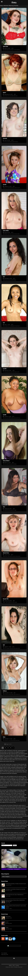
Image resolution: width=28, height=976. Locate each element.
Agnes (4, 92)
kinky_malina (8, 916)
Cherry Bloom (6, 460)
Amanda (5, 138)
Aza (4, 276)
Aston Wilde (6, 230)
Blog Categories (5, 874)
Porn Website (4, 953)
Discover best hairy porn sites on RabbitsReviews (14, 894)
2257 (14, 965)
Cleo (4, 506)
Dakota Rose (6, 553)
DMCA (10, 965)
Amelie (4, 184)
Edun (4, 737)
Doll (4, 645)
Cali (4, 322)
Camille (5, 368)
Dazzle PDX (5, 599)
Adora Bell (5, 46)
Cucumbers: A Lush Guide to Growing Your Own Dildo (15, 889)
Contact (17, 965)
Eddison (5, 691)
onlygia (7, 927)
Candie (4, 414)
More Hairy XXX (4, 954)
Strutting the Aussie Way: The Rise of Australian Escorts (16, 883)
